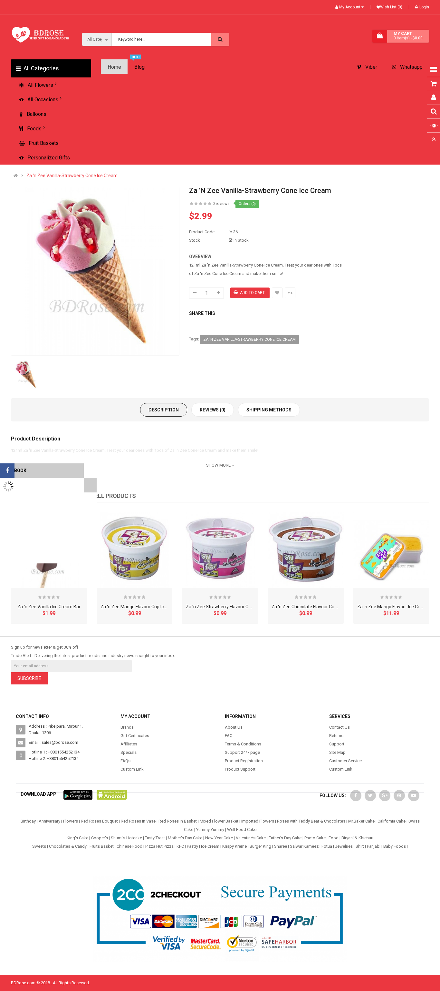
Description (163, 409)
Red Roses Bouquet (99, 821)
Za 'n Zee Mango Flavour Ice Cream (393, 606)
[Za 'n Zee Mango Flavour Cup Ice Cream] (135, 550)
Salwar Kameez (304, 846)
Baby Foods (394, 846)
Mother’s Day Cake (185, 837)
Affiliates (128, 744)
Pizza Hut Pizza (159, 846)
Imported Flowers (257, 821)
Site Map (337, 752)
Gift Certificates (134, 735)
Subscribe (29, 678)
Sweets (39, 846)
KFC (180, 846)
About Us (234, 727)
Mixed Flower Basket (219, 821)
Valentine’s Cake (251, 837)
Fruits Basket (102, 846)
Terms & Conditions (243, 744)
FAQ (229, 735)
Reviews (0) (212, 409)
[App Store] (77, 794)
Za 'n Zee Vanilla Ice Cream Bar (49, 606)
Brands (127, 727)
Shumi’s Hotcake (126, 837)
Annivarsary (49, 821)
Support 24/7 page (242, 752)
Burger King (260, 846)
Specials (128, 752)
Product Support (240, 769)
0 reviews (221, 203)
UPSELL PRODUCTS (109, 495)
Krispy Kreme (234, 846)
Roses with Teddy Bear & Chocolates (311, 821)
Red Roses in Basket (177, 821)
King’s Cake (77, 837)
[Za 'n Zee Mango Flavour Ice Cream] (391, 550)
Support (336, 744)
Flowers (70, 821)
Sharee (280, 846)
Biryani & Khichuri (357, 837)
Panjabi (373, 846)
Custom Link (132, 769)
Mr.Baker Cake (361, 821)
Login (424, 7)
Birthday (28, 821)
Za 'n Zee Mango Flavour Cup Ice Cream (140, 606)
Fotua (326, 846)
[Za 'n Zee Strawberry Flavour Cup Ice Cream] (220, 550)
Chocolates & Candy (68, 846)
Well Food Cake (241, 829)
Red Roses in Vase (138, 821)
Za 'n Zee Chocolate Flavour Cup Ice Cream (315, 606)
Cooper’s (99, 837)
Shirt (360, 846)
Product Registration (244, 760)
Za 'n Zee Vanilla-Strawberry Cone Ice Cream (72, 176)
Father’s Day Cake (285, 837)
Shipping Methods (269, 409)
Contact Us (339, 727)
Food (334, 837)
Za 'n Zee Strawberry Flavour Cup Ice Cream (230, 606)
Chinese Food (129, 846)
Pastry (192, 846)
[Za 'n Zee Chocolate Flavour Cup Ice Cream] (306, 550)
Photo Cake (315, 837)
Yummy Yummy (210, 829)
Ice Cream (210, 846)
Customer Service (345, 760)
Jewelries (344, 846)
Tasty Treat (155, 837)
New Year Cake (219, 837)
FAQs (125, 760)
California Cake (392, 821)
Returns (336, 735)
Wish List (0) (391, 7)
